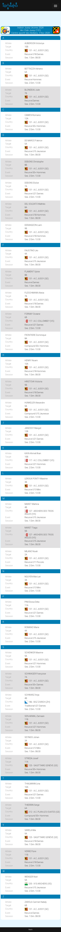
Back (30, 930)
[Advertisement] (30, 18)
